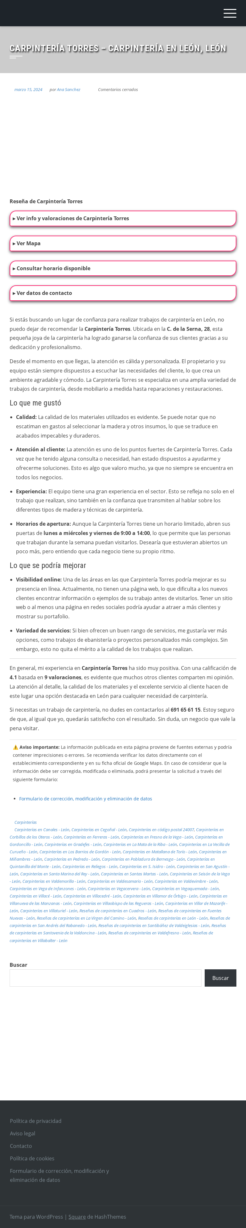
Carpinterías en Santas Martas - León (134, 874)
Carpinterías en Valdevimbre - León (186, 881)
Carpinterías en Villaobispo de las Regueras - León (118, 903)
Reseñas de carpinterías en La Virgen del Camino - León (86, 918)
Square (77, 1216)
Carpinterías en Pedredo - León (72, 859)
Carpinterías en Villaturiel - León (49, 911)
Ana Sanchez (68, 89)
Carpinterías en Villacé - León (36, 896)
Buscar (18, 964)
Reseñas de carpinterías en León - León (173, 918)
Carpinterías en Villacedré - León (92, 896)
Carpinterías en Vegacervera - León (119, 888)
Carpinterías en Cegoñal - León (99, 829)
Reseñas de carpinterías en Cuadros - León (117, 911)
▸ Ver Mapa (27, 243)
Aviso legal (22, 1133)
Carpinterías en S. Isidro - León (147, 866)
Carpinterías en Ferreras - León (91, 837)
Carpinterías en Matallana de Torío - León (160, 852)
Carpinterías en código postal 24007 (161, 829)
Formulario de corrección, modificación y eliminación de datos (85, 799)
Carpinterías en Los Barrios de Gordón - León (80, 852)
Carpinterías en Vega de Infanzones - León (48, 888)
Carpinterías (25, 822)
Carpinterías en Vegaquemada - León (185, 888)
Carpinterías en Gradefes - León (73, 844)
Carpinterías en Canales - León (42, 829)
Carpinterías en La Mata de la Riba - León (140, 844)
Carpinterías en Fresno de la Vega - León (157, 837)
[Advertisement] (123, 1051)
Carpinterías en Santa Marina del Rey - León (59, 874)
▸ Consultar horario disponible (51, 268)
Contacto (21, 1145)
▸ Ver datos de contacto (42, 293)
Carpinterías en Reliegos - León (90, 866)
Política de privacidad (36, 1120)
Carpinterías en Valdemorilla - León (54, 881)
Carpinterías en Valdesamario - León (120, 881)
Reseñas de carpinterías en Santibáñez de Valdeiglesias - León (153, 925)
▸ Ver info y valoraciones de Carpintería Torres (71, 218)
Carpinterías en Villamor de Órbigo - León (160, 896)
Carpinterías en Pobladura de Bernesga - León (143, 859)
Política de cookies (32, 1158)
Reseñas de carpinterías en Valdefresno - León (149, 933)
